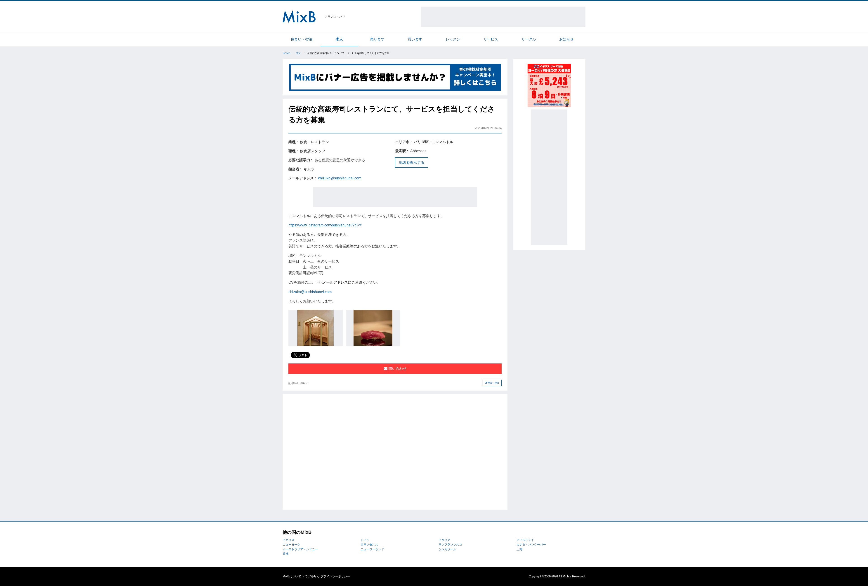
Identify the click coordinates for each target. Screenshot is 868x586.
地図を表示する (411, 162)
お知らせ (566, 39)
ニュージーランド (372, 549)
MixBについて (292, 576)
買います (415, 39)
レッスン (453, 39)
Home (286, 53)
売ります (377, 39)
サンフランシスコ (450, 544)
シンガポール (447, 549)
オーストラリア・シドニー (300, 549)
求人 (339, 39)
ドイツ (365, 540)
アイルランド (525, 540)
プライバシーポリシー (335, 576)
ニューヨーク (291, 544)
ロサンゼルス (369, 544)
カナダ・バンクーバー (531, 544)
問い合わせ (396, 368)
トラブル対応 (311, 576)
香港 (285, 553)
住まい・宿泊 (301, 39)
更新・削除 (493, 383)
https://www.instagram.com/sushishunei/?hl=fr (324, 225)
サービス (491, 39)
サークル (528, 39)
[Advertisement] (503, 17)
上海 (519, 549)
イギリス (288, 540)
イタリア (444, 540)
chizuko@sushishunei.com (339, 178)
